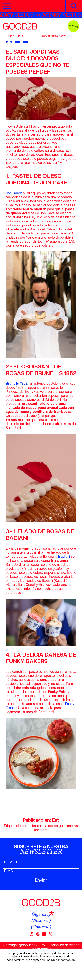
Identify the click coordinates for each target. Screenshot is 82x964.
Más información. (63, 960)
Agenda (73, 26)
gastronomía (68, 826)
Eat (55, 820)
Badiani (64, 556)
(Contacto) (41, 926)
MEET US (24, 15)
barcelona (39, 826)
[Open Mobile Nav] (7, 6)
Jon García (14, 193)
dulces (53, 826)
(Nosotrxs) (41, 920)
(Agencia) (41, 914)
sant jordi (41, 830)
